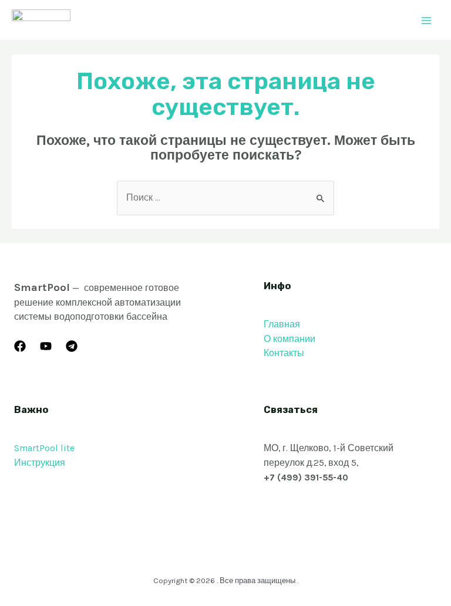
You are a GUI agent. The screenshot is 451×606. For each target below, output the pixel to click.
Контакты (284, 353)
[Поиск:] (225, 197)
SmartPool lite (44, 448)
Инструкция (39, 463)
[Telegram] (72, 346)
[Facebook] (20, 346)
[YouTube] (46, 346)
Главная (282, 324)
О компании (289, 339)
